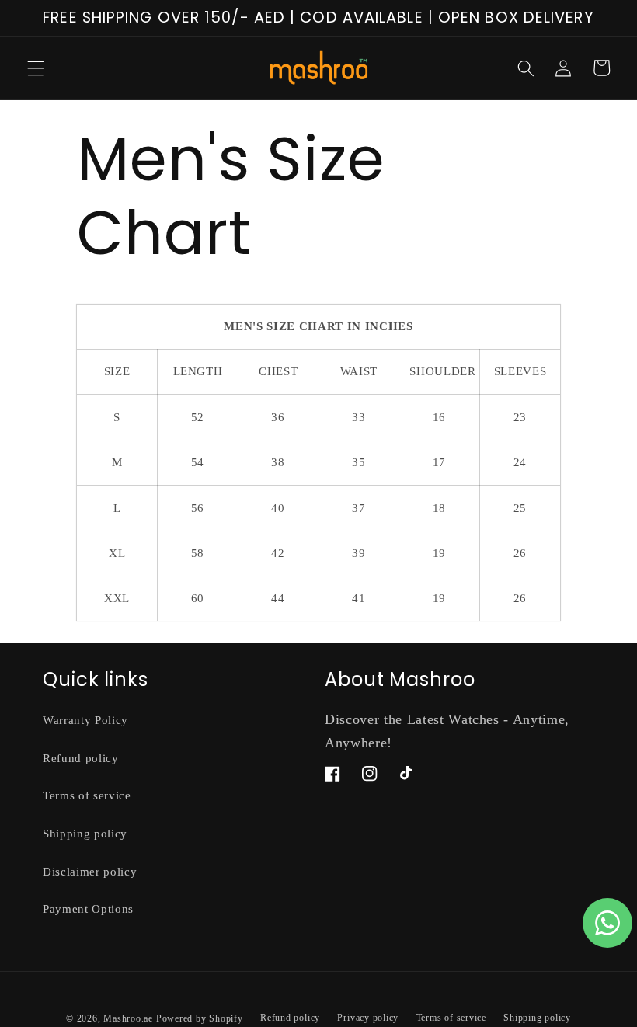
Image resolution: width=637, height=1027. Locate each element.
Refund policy (81, 757)
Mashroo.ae (128, 1018)
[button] (35, 67)
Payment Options (88, 908)
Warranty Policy (85, 719)
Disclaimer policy (90, 871)
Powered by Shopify (199, 1018)
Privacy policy (368, 1017)
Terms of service (87, 795)
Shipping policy (85, 833)
